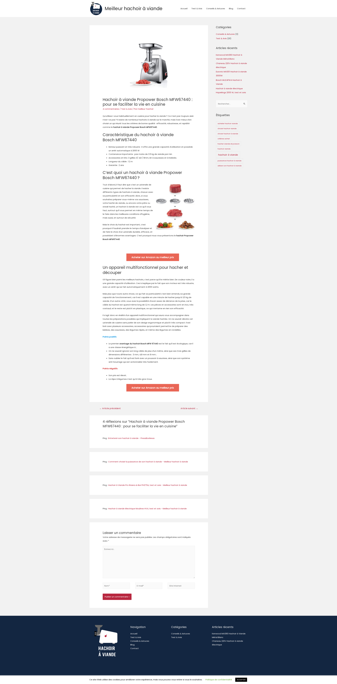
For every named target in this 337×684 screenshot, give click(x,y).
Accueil (183, 8)
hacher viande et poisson (228, 144)
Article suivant (189, 408)
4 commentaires (111, 109)
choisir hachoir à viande (228, 133)
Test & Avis (196, 8)
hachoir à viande (228, 154)
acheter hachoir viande (228, 123)
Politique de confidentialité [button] (218, 681)
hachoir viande (224, 149)
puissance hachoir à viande (229, 160)
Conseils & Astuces (215, 8)
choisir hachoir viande (227, 128)
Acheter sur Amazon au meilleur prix (153, 257)
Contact (241, 8)
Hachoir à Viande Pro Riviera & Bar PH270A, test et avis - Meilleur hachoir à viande (147, 485)
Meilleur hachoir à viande (133, 8)
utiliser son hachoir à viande (230, 165)
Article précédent (110, 408)
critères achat (224, 138)
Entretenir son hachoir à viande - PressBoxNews (131, 438)
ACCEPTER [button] (241, 681)
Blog (231, 8)
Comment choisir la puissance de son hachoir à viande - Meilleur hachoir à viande (148, 461)
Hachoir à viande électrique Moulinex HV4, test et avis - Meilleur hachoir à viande (147, 508)
